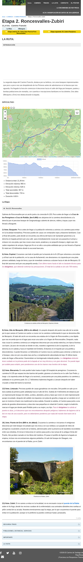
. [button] (14, 208)
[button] (41, 45)
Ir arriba (78, 518)
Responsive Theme (76, 557)
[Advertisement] (41, 64)
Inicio (29, 3)
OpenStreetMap (33, 156)
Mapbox (78, 156)
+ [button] (5, 111)
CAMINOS (37, 3)
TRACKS (46, 3)
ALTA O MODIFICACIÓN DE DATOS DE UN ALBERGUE (61, 13)
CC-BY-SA (67, 156)
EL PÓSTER (75, 3)
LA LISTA (55, 3)
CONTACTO (64, 3)
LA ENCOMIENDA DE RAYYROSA (68, 8)
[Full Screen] (5, 118)
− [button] (5, 115)
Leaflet (22, 156)
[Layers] (77, 112)
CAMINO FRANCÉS (20, 17)
